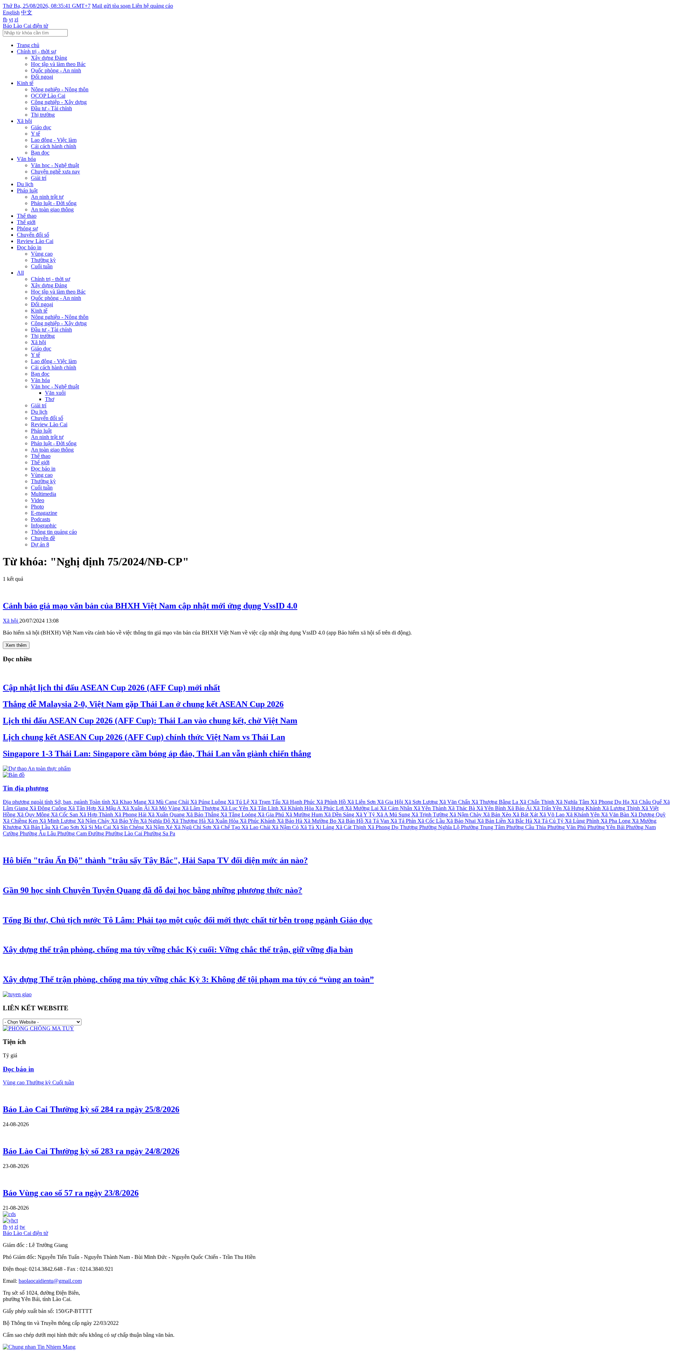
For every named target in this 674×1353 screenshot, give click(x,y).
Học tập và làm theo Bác (58, 64)
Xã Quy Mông (34, 814)
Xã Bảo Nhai (461, 821)
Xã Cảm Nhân (397, 808)
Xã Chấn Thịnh (538, 802)
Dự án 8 (40, 544)
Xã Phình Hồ (331, 802)
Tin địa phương (25, 788)
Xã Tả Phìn (403, 821)
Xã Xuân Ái (136, 808)
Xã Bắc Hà (520, 821)
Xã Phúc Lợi (330, 808)
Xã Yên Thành (431, 808)
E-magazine (44, 513)
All (20, 273)
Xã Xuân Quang (167, 814)
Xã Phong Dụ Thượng (393, 827)
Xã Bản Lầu (37, 827)
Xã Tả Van (377, 821)
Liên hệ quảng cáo (152, 6)
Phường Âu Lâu (38, 833)
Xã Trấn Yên (548, 808)
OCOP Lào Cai (48, 96)
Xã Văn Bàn (615, 814)
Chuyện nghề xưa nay (55, 172)
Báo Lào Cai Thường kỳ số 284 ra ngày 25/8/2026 (91, 1109)
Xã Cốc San (65, 814)
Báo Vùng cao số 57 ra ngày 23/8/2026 (71, 1192)
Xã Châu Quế (647, 802)
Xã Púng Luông (208, 802)
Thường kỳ (43, 260)
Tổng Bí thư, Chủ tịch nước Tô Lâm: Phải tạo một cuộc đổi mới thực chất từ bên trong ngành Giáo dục (187, 920)
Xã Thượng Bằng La (495, 802)
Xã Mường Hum (304, 814)
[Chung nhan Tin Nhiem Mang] (39, 1347)
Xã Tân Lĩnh (265, 808)
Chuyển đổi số (33, 235)
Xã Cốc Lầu (431, 821)
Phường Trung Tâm (483, 827)
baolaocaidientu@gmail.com (50, 1281)
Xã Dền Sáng (340, 814)
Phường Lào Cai (124, 833)
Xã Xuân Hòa (223, 821)
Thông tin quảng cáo (54, 532)
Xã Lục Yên (235, 808)
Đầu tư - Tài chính (51, 108)
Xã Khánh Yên (583, 814)
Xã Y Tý (366, 814)
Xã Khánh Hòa (297, 808)
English (11, 12)
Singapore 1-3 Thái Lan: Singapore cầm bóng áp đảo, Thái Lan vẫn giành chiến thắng (157, 753)
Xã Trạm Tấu (266, 802)
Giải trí (38, 178)
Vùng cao (42, 254)
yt (11, 19)
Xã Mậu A (110, 808)
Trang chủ (28, 45)
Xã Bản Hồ (351, 821)
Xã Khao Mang (130, 802)
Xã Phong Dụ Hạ (610, 802)
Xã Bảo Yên (125, 821)
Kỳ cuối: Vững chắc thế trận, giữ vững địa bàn (178, 949)
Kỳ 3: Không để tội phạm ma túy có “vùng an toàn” (188, 979)
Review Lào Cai (35, 241)
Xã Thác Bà (462, 808)
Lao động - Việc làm (54, 140)
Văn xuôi (55, 393)
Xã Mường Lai (362, 808)
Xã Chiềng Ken (21, 821)
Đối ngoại (42, 77)
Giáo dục (41, 127)
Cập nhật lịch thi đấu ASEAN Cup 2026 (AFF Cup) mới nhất (111, 687)
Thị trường (43, 115)
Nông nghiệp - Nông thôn (59, 89)
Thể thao (27, 216)
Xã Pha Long (616, 821)
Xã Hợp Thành (96, 814)
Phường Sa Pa (159, 833)
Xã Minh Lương (58, 821)
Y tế (35, 134)
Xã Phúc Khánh (258, 821)
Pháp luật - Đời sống (54, 203)
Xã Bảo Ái (520, 808)
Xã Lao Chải (257, 827)
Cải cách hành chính (53, 146)
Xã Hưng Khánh (582, 808)
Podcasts (40, 519)
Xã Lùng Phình (583, 821)
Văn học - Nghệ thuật (55, 165)
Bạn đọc (40, 153)
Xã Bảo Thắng (203, 814)
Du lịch (25, 184)
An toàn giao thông (52, 209)
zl (16, 19)
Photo (37, 507)
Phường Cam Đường (81, 833)
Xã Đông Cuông (48, 808)
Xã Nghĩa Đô (156, 821)
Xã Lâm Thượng (201, 808)
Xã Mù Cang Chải (169, 802)
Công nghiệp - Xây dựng (59, 102)
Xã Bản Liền (492, 821)
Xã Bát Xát (526, 814)
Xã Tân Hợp (83, 808)
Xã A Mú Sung (393, 814)
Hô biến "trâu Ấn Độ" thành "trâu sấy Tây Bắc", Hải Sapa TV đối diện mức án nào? (155, 860)
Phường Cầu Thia (526, 827)
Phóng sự (27, 228)
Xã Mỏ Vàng (166, 808)
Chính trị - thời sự (36, 51)
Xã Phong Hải (131, 814)
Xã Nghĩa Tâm (573, 802)
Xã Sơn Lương (421, 802)
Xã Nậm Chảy (94, 821)
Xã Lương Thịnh (621, 808)
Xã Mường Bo (321, 821)
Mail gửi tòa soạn (112, 6)
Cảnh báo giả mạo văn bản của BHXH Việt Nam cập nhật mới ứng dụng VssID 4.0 (150, 605)
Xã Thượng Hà (189, 821)
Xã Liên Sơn (362, 802)
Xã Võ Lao (552, 814)
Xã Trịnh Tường (430, 814)
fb (5, 19)
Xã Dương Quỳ (648, 814)
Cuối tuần (42, 266)
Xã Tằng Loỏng (239, 814)
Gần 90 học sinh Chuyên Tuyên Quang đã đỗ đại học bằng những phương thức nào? (152, 890)
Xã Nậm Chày (466, 814)
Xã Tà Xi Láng (318, 827)
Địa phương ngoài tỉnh (28, 802)
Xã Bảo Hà (290, 821)
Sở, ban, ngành (71, 802)
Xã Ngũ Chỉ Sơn (193, 827)
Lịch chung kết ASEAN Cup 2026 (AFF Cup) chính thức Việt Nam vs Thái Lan (144, 737)
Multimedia (43, 494)
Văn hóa (26, 159)
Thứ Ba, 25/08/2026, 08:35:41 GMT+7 (47, 6)
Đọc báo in (29, 247)
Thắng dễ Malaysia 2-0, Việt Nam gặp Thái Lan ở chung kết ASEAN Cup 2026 (143, 704)
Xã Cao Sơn (66, 827)
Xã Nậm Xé (159, 827)
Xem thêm (16, 645)
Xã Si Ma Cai (96, 827)
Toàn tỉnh (100, 802)
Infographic (44, 525)
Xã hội (24, 121)
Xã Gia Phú (271, 814)
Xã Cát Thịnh (352, 827)
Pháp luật (27, 190)
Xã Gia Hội (390, 802)
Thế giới (26, 222)
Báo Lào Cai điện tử (25, 26)
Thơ (49, 399)
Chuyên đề (43, 538)
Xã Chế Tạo (227, 827)
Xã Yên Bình (491, 808)
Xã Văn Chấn (455, 802)
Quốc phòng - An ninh (56, 70)
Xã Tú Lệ (239, 802)
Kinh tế (25, 83)
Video (37, 500)
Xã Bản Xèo (498, 814)
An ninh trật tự (47, 197)
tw (22, 1227)
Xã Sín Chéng (128, 827)
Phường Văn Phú (567, 827)
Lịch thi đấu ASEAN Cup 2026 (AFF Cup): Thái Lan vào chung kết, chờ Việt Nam (150, 720)
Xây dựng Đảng (49, 58)
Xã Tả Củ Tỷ (549, 821)
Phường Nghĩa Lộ (440, 827)
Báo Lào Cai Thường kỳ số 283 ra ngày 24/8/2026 (91, 1151)
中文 (26, 12)
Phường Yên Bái (606, 827)
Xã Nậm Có (286, 827)
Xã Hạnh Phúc (299, 802)
